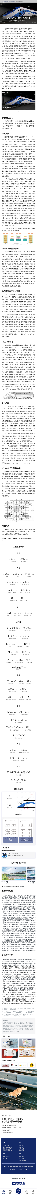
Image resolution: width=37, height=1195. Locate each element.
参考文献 (30, 1166)
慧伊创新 (14, 1179)
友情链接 (12, 1169)
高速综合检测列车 (7, 1151)
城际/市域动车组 (7, 1147)
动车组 (3, 1193)
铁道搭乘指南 (6, 1157)
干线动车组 (6, 1145)
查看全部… (22, 886)
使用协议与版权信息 (15, 1166)
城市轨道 (21, 1151)
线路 (10, 1193)
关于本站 (16, 1031)
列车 (4, 1142)
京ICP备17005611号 (21, 1169)
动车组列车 (6, 1)
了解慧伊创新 (22, 1160)
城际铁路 (21, 1149)
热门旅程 (5, 1158)
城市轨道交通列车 (7, 1149)
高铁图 (21, 1145)
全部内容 (21, 1157)
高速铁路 (21, 1147)
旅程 (27, 1193)
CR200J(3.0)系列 (12, 1)
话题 (33, 1193)
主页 (2, 1)
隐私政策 (24, 1166)
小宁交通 (21, 1158)
